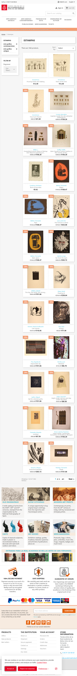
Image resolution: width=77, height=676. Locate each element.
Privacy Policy (64, 615)
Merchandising (41, 24)
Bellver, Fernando (61, 185)
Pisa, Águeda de (35, 362)
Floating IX (61, 293)
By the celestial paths (35, 399)
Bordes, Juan (61, 362)
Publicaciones (27, 24)
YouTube (38, 622)
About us (24, 636)
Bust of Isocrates (35, 187)
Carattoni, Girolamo (36, 185)
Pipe (35, 223)
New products (6, 639)
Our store (24, 652)
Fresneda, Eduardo (35, 432)
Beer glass (35, 258)
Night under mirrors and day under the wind (61, 399)
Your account (47, 632)
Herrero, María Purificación (36, 326)
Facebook (28, 622)
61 (63, 479)
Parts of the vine (61, 82)
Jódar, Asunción (61, 396)
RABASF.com (63, 2)
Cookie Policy (42, 662)
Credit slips (44, 642)
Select (66, 48)
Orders (42, 639)
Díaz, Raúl (61, 326)
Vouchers (43, 649)
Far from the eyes (61, 258)
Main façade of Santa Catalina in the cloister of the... (61, 152)
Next (72, 479)
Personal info (44, 636)
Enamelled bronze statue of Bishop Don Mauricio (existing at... (35, 152)
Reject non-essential (27, 668)
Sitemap (23, 649)
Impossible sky (36, 364)
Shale (61, 469)
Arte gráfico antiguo (11, 19)
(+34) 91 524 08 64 (68, 653)
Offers (4, 636)
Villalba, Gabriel (35, 291)
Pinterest (44, 622)
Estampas (7, 40)
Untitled (35, 434)
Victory (61, 328)
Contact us (24, 645)
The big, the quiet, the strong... (35, 292)
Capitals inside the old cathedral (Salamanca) (61, 116)
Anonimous (35, 80)
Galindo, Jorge (61, 256)
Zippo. (61, 187)
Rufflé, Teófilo (61, 150)
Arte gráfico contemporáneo (26, 19)
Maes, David (61, 291)
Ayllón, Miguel (35, 397)
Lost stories (36, 328)
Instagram (49, 622)
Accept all (10, 668)
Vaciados (67, 20)
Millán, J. (35, 150)
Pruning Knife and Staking (36, 82)
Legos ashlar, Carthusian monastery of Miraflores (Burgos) (61, 434)
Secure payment (26, 642)
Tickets (51, 24)
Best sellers (5, 642)
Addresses (43, 645)
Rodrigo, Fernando (61, 468)
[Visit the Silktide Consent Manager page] (56, 668)
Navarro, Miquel (36, 468)
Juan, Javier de (61, 221)
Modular (61, 364)
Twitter (33, 622)
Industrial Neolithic (35, 469)
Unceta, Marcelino (61, 114)
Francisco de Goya (41, 19)
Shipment (24, 639)
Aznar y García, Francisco (61, 432)
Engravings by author (56, 19)
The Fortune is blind (61, 223)
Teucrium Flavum (36, 117)
